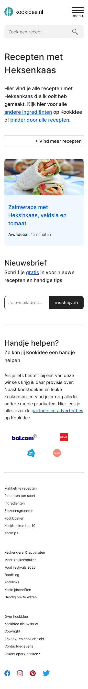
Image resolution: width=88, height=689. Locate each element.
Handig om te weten (20, 597)
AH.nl (31, 453)
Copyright (12, 631)
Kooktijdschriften (17, 590)
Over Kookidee (16, 616)
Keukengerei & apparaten (24, 552)
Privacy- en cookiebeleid (24, 639)
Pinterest (33, 673)
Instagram (20, 673)
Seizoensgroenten (18, 510)
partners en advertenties (57, 410)
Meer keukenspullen (20, 560)
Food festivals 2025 (20, 567)
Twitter (46, 673)
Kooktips (11, 533)
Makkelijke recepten (20, 488)
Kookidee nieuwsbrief (21, 624)
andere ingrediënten (28, 112)
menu (78, 15)
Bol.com (24, 437)
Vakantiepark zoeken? (22, 654)
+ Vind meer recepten (58, 141)
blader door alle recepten (39, 120)
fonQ (57, 453)
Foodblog (11, 575)
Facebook (7, 673)
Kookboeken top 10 (19, 525)
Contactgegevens (18, 646)
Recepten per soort (19, 495)
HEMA (64, 437)
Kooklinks (11, 582)
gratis (32, 272)
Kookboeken (14, 518)
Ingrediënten (14, 503)
